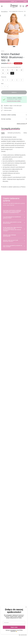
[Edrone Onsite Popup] (14, 318)
